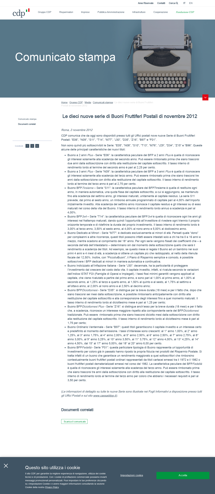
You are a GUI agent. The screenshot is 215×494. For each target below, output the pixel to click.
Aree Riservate (145, 3)
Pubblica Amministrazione (111, 12)
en (190, 3)
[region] (107, 475)
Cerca (172, 3)
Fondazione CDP (185, 12)
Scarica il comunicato (75, 421)
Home (64, 102)
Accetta (183, 475)
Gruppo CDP (44, 12)
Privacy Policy (52, 487)
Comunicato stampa (27, 119)
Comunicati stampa (103, 102)
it (184, 3)
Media (88, 102)
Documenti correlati (27, 124)
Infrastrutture (138, 12)
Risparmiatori (66, 12)
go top (205, 97)
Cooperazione (160, 12)
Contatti (161, 3)
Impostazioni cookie (131, 475)
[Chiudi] (5, 465)
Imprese (85, 12)
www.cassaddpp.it (104, 395)
